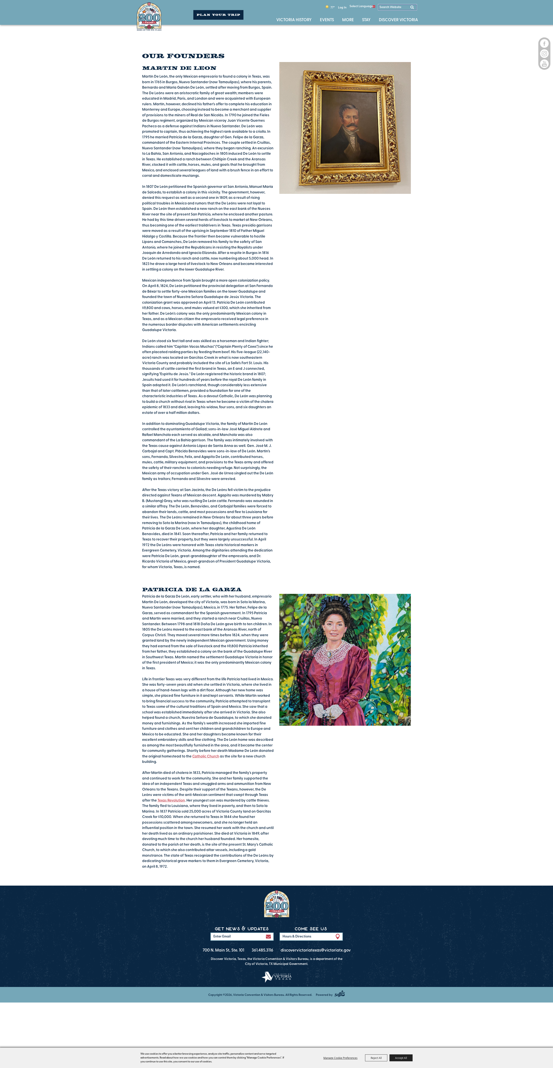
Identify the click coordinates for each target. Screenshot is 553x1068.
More (349, 20)
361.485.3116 (262, 950)
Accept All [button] (401, 1058)
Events (328, 20)
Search (413, 7)
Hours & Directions (297, 936)
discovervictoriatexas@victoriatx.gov (316, 950)
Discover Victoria (398, 20)
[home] (276, 905)
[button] (268, 936)
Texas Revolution (171, 800)
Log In (342, 7)
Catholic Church (205, 756)
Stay (367, 20)
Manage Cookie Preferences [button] (340, 1058)
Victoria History (294, 20)
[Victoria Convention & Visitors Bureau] (149, 16)
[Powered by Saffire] (340, 993)
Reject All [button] (376, 1058)
